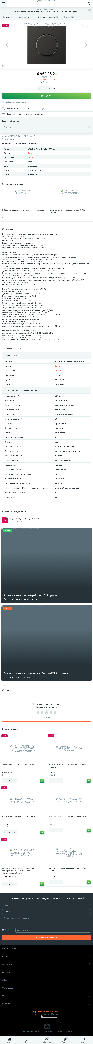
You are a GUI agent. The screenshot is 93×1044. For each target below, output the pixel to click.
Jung (30, 153)
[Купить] (42, 781)
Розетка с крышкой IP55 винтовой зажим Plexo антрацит (67, 766)
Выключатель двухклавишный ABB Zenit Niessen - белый (68, 869)
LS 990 (31, 157)
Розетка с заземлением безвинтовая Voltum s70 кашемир (68, 818)
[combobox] (6, 911)
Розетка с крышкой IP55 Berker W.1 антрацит (19, 765)
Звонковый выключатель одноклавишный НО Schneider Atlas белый (20, 818)
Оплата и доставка (10, 996)
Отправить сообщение (46, 937)
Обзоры (5, 980)
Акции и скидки (9, 948)
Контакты (6, 1004)
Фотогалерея (8, 988)
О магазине (7, 964)
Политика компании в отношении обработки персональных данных (46, 1031)
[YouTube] (47, 1026)
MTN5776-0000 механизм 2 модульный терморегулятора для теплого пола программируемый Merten (18, 870)
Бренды (5, 956)
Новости (6, 972)
